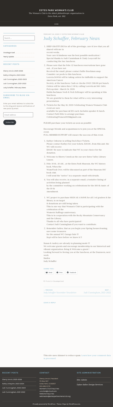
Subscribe (10, 122)
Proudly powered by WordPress (44, 404)
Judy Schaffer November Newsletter (60, 291)
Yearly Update (8, 57)
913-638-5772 (45, 386)
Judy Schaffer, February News (14, 88)
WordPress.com (74, 404)
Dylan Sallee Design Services (90, 384)
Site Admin (82, 379)
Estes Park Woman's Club (56, 10)
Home (56, 24)
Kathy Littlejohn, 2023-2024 (14, 75)
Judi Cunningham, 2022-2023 (15, 79)
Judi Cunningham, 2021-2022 (97, 291)
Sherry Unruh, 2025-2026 (13, 71)
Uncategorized (58, 281)
